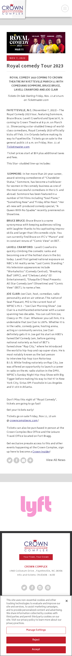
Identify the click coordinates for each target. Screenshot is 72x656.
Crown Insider (41, 452)
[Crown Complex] (12, 9)
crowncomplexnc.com (24, 421)
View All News (55, 460)
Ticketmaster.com (37, 100)
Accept (36, 650)
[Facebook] (16, 461)
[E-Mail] (23, 461)
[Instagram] (40, 588)
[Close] (66, 601)
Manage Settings (36, 630)
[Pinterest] (48, 588)
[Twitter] (10, 461)
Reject (36, 640)
